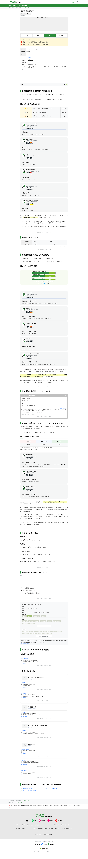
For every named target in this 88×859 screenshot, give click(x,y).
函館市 (17, 7)
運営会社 (51, 828)
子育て (51, 820)
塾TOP (10, 7)
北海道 (13, 7)
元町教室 (23, 712)
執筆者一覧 (56, 825)
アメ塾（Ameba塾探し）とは (26, 825)
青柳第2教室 (24, 770)
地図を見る (25, 663)
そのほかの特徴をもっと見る (44, 626)
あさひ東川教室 (24, 658)
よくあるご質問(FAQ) (67, 828)
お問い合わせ (58, 828)
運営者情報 (70, 825)
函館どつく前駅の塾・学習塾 (29, 791)
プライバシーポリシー (27, 828)
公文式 (29, 58)
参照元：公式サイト (63, 408)
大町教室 (23, 682)
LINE (35, 820)
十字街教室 (23, 693)
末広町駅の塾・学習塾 (51, 788)
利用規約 (18, 828)
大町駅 (20, 7)
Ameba (38, 844)
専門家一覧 (63, 825)
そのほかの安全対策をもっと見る (44, 636)
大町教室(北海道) (25, 749)
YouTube (60, 820)
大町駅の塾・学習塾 (27, 788)
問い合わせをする (25, 643)
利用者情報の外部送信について (40, 828)
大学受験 (43, 820)
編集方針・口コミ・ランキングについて (43, 825)
